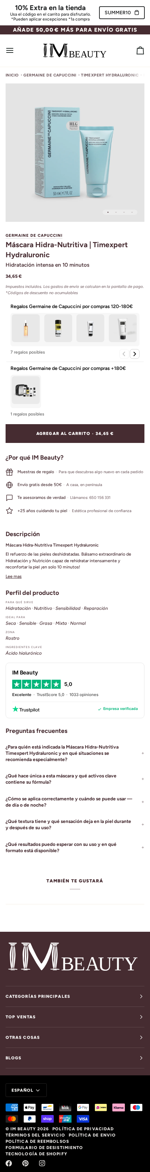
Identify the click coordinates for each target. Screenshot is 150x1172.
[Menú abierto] (16, 50)
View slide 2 (116, 212)
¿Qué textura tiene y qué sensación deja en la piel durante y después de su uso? (68, 824)
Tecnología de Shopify (36, 1153)
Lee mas (14, 576)
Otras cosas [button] (23, 1037)
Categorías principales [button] (38, 996)
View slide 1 (107, 212)
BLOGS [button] (13, 1058)
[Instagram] (42, 1163)
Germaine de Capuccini (49, 75)
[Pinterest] (25, 1163)
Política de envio (92, 1135)
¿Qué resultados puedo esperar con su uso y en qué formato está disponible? (61, 847)
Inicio (12, 75)
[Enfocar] (19, 209)
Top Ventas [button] (21, 1017)
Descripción (23, 533)
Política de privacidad (83, 1128)
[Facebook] (9, 1163)
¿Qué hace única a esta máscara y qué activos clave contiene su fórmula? (61, 779)
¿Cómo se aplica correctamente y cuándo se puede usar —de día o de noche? (69, 802)
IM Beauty (23, 1128)
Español (23, 1090)
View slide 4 (132, 212)
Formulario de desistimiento (44, 1147)
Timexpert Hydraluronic (109, 75)
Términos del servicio (35, 1135)
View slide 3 (124, 212)
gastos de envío (65, 286)
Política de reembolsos (37, 1141)
